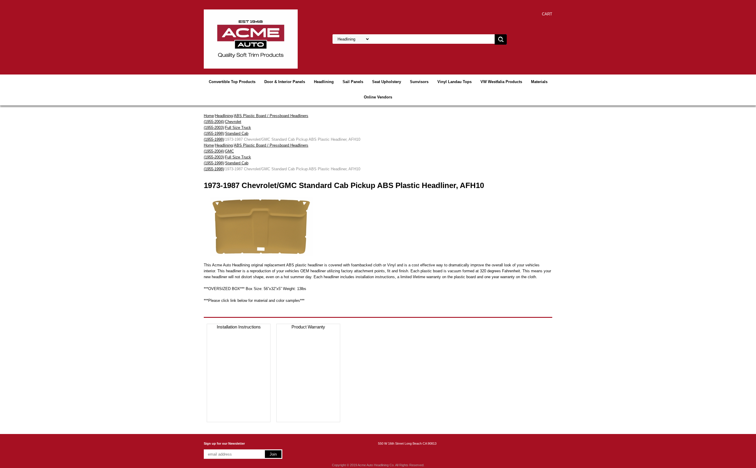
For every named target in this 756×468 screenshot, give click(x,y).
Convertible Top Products (232, 82)
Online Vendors (378, 97)
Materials (539, 82)
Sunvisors (419, 82)
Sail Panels (353, 82)
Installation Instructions (239, 326)
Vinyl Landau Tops (454, 82)
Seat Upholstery (386, 82)
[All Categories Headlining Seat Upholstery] (405, 39)
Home (209, 116)
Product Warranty (308, 326)
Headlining (324, 82)
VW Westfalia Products (501, 82)
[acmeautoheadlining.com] (251, 38)
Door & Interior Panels (284, 82)
